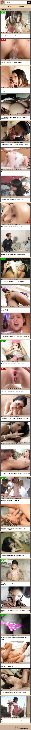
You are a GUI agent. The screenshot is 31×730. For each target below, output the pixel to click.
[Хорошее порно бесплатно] (2, 2)
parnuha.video (26, 726)
